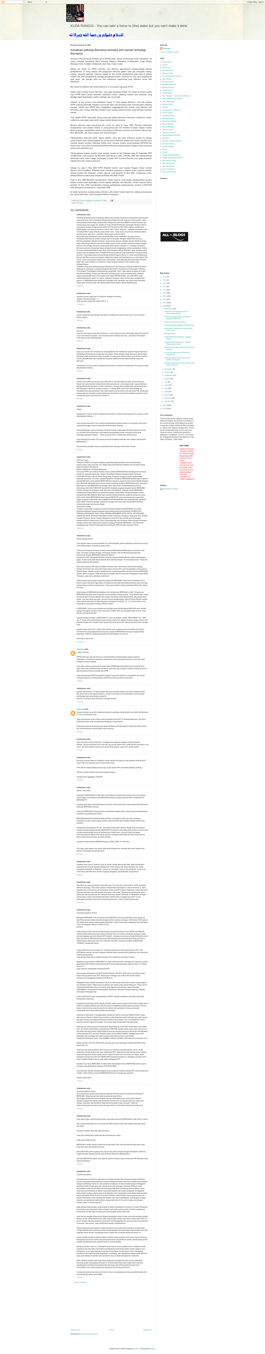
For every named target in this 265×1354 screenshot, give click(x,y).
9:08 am (80, 320)
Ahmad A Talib (167, 73)
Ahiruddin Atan (167, 70)
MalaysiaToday (167, 118)
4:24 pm (80, 1164)
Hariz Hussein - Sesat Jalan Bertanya (176, 96)
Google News (167, 90)
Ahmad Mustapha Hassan (172, 76)
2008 (165, 306)
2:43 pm (80, 750)
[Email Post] (111, 200)
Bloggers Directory (169, 85)
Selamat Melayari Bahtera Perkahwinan (179, 325)
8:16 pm (80, 854)
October (168, 372)
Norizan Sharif (167, 130)
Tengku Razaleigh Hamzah (172, 158)
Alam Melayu (167, 79)
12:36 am (80, 528)
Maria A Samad (167, 124)
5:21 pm (80, 702)
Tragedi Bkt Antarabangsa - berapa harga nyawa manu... (177, 343)
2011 (165, 296)
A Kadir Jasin (167, 62)
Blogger (152, 1349)
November (169, 369)
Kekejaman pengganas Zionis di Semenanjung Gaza (176, 312)
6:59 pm (80, 399)
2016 (165, 280)
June (167, 385)
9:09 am (80, 341)
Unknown (80, 649)
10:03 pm (80, 902)
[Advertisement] (111, 1306)
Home (111, 1330)
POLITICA (166, 138)
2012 (165, 293)
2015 (165, 283)
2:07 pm (80, 371)
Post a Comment (80, 1282)
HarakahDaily (167, 93)
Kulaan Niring (167, 113)
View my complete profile (169, 52)
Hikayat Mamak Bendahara (172, 99)
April (166, 392)
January (168, 401)
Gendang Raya (170, 334)
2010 (165, 299)
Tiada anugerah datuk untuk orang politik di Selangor (177, 359)
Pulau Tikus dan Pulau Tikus (175, 322)
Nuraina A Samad (168, 132)
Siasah (164, 152)
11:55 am (80, 286)
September (169, 375)
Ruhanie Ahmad (168, 144)
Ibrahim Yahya (167, 104)
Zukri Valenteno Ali (169, 172)
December (169, 309)
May (166, 388)
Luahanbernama (168, 116)
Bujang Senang (168, 87)
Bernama (80, 203)
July (166, 382)
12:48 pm (80, 304)
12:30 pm (80, 642)
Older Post (147, 1330)
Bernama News (168, 82)
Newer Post (75, 1330)
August (167, 379)
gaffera (136, 1349)
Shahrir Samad (167, 147)
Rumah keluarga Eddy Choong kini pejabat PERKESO (177, 318)
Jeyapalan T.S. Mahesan (171, 110)
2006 (165, 409)
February (168, 398)
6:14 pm (80, 732)
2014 (165, 286)
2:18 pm (80, 681)
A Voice (165, 65)
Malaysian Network (169, 121)
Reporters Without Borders (172, 141)
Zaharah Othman (168, 166)
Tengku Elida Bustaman (171, 155)
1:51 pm (80, 1277)
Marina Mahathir (168, 127)
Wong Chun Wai (168, 163)
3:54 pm (80, 780)
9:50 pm (80, 875)
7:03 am (80, 1081)
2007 (165, 405)
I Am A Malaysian (168, 101)
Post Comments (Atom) (89, 1334)
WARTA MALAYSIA (169, 161)
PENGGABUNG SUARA (171, 135)
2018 (165, 277)
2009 (165, 303)
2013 (165, 290)
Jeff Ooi (165, 107)
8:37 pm (80, 450)
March (167, 395)
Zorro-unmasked (168, 169)
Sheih (164, 149)
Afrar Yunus (166, 68)
